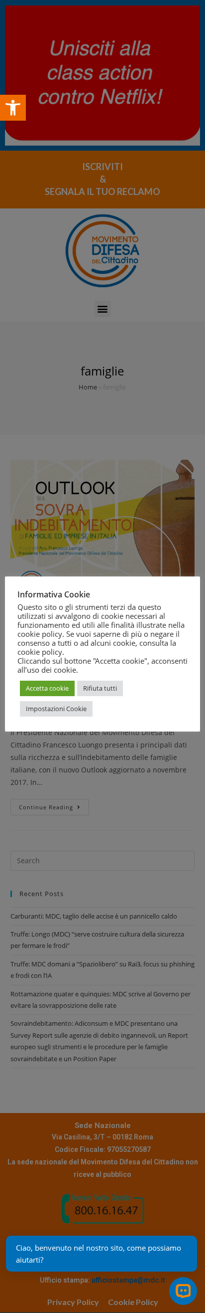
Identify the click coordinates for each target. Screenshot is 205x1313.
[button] (13, 108)
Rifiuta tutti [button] (100, 688)
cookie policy (39, 652)
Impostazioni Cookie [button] (56, 708)
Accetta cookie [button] (47, 688)
